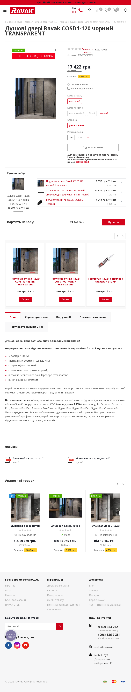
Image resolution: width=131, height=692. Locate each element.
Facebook (8, 645)
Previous (117, 236)
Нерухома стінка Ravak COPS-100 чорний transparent (65, 281)
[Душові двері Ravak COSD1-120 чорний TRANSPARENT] (35, 98)
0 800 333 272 (108, 627)
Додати (25, 299)
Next (123, 236)
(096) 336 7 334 (109, 634)
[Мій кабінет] (89, 10)
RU (74, 12)
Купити (113, 222)
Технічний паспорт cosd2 (28, 458)
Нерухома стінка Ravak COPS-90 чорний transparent (25, 281)
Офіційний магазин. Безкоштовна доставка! (66, 2)
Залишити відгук (87, 49)
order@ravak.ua (103, 647)
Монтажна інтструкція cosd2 (93, 458)
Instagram (17, 645)
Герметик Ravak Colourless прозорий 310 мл (105, 280)
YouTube (25, 645)
